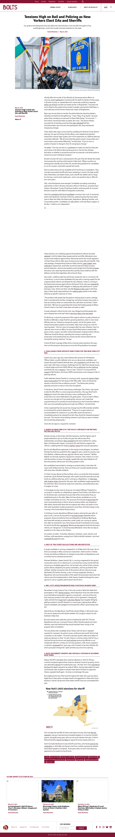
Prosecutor (71, 759)
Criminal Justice (55, 7)
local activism (72, 640)
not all (68, 459)
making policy (77, 291)
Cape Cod (62, 600)
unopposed (56, 645)
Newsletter (52, 1)
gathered (59, 100)
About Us (14, 827)
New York (93, 757)
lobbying (47, 394)
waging (62, 370)
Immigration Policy (81, 757)
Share (17, 119)
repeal (73, 452)
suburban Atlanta (73, 600)
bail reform (55, 757)
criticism (57, 665)
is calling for (81, 367)
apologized (64, 525)
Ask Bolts (61, 1)
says (69, 454)
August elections (72, 1)
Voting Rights (72, 7)
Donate (43, 1)
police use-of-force (50, 105)
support (47, 372)
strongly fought (77, 516)
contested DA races (51, 539)
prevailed (80, 362)
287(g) (47, 757)
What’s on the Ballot (90, 7)
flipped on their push (81, 289)
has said (80, 525)
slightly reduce (75, 446)
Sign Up (81, 828)
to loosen (96, 268)
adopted (47, 256)
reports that (91, 500)
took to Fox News (63, 740)
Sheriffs (51, 762)
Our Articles (45, 827)
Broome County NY (67, 757)
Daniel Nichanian (52, 32)
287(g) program (64, 593)
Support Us (23, 827)
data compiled (69, 441)
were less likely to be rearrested (81, 314)
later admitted (78, 123)
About (37, 1)
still (72, 202)
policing (95, 367)
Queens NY (80, 759)
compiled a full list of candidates (63, 194)
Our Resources (34, 827)
